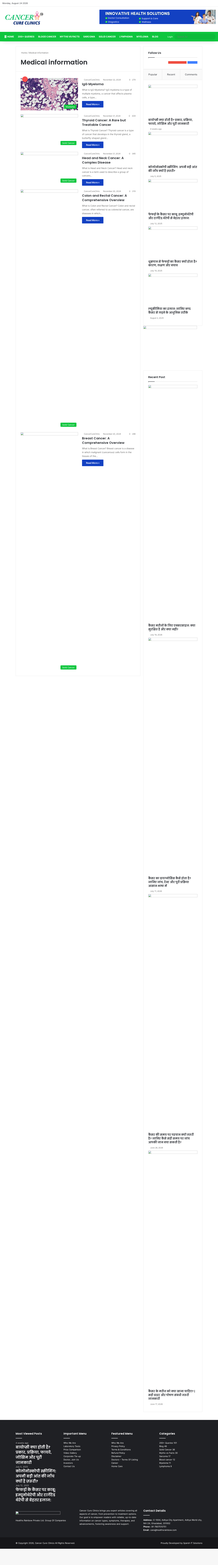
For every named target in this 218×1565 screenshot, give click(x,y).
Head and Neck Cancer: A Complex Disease (103, 160)
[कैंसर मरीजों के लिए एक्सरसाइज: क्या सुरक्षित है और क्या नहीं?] (172, 504)
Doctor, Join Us (71, 1459)
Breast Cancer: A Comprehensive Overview (103, 440)
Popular (152, 74)
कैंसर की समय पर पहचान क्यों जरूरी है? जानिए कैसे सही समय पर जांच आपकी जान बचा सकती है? (171, 1138)
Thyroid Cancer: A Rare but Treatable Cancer (104, 122)
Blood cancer (47, 36)
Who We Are (70, 1443)
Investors (68, 1463)
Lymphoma (126, 36)
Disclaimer (116, 1456)
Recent (171, 74)
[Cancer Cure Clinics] (24, 19)
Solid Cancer (107, 36)
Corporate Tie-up (72, 1456)
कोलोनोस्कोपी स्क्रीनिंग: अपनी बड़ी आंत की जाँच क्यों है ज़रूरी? (172, 169)
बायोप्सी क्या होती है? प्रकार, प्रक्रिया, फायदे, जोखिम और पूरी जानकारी (170, 122)
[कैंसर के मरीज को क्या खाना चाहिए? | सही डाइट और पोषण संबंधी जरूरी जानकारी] (172, 1270)
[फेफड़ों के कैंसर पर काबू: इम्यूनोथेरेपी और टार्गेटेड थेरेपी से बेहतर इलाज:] (172, 196)
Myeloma (142, 36)
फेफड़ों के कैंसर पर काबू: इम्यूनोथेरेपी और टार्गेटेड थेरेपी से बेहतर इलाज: (170, 216)
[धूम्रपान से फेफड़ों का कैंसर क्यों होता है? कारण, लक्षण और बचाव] (172, 243)
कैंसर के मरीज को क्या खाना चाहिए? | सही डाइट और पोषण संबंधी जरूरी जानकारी (171, 1395)
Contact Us (69, 1466)
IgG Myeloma (93, 84)
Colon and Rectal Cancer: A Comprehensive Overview (104, 197)
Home (10, 36)
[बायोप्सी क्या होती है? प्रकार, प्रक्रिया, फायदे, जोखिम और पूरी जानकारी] (172, 101)
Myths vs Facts (69, 36)
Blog (155, 36)
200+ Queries (26, 36)
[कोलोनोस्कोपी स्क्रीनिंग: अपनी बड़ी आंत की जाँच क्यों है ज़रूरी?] (172, 148)
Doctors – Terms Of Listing (124, 1459)
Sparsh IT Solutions (192, 1543)
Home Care (117, 1466)
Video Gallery (70, 1453)
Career (114, 1463)
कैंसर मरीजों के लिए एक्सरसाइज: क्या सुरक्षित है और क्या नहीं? (171, 627)
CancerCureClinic (92, 80)
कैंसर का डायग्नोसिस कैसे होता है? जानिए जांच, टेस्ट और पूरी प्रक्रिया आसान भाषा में (169, 882)
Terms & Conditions (121, 1449)
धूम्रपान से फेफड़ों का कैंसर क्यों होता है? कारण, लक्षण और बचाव (172, 263)
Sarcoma (89, 36)
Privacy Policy (118, 1446)
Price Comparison (72, 1449)
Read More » (92, 104)
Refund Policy (118, 1453)
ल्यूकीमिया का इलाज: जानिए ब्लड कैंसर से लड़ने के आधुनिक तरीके (169, 311)
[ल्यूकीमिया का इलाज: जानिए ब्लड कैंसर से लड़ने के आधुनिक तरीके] (172, 290)
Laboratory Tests (72, 1446)
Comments (191, 74)
